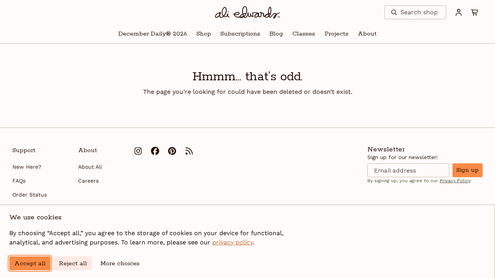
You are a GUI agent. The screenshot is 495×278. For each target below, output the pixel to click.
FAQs (19, 181)
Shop (203, 34)
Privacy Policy (455, 180)
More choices (120, 263)
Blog (276, 34)
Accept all (30, 263)
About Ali (90, 167)
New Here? (26, 167)
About (367, 34)
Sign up (467, 170)
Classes (303, 34)
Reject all (73, 263)
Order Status (29, 195)
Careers (88, 181)
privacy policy (232, 242)
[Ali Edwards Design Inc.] (247, 12)
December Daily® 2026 (152, 34)
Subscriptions (240, 34)
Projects (336, 34)
